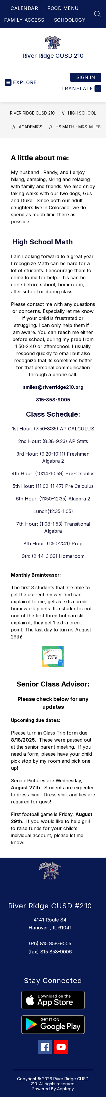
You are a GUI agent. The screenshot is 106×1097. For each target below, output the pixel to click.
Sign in (85, 77)
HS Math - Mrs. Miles (78, 126)
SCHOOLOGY (70, 20)
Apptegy (65, 1088)
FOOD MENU (63, 8)
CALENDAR (24, 8)
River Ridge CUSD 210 (32, 112)
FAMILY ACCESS (24, 20)
